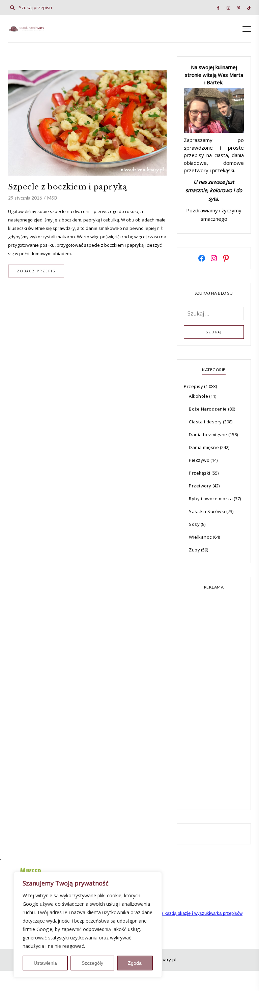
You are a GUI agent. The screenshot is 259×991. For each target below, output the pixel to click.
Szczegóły (92, 963)
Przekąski (199, 473)
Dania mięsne (204, 447)
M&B (52, 198)
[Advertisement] (214, 702)
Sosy (194, 524)
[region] (87, 925)
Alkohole (198, 396)
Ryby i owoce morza (211, 499)
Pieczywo (199, 460)
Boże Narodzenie (208, 409)
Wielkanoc (200, 537)
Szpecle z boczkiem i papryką (67, 186)
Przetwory (200, 486)
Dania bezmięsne (208, 434)
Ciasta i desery (205, 422)
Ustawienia (45, 963)
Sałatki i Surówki (207, 511)
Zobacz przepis (36, 271)
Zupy (194, 550)
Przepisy (193, 386)
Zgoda (135, 963)
